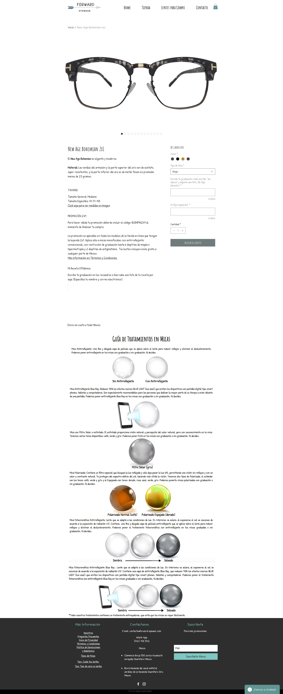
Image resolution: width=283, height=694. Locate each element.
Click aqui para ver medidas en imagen (89, 205)
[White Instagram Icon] (144, 684)
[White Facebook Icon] (138, 684)
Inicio (71, 27)
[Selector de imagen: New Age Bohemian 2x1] (121, 133)
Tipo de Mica (177, 165)
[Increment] (182, 230)
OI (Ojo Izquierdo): (180, 204)
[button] (215, 6)
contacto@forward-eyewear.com (145, 631)
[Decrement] (173, 230)
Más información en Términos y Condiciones (93, 258)
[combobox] (192, 171)
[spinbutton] (178, 230)
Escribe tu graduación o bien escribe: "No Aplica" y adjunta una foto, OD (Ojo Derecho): (190, 182)
